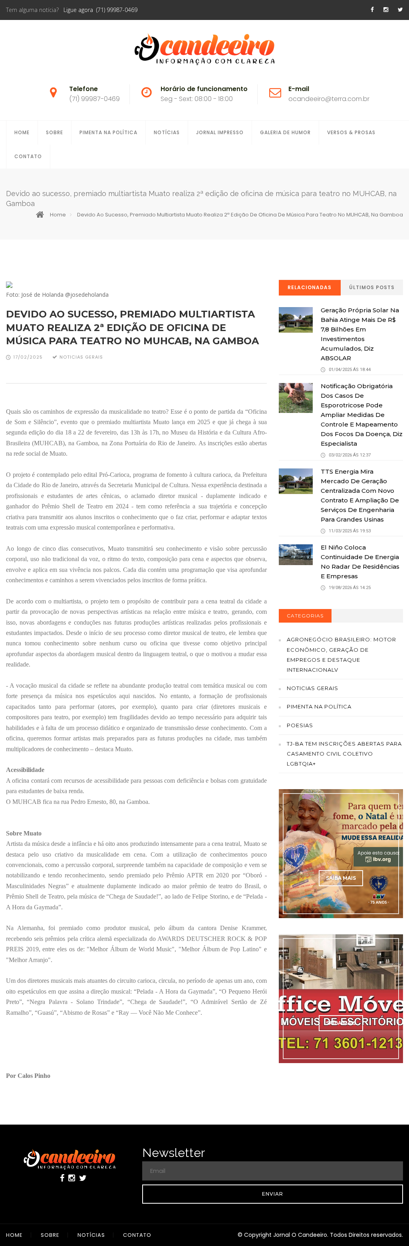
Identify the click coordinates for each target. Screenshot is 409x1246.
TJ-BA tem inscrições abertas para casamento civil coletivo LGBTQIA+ (344, 753)
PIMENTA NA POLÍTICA (108, 132)
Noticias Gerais (312, 688)
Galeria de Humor (285, 132)
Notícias (167, 132)
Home (22, 132)
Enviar (272, 1194)
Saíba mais (341, 878)
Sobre (54, 132)
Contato (28, 156)
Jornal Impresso (220, 132)
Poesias (300, 725)
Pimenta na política (319, 706)
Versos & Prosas (351, 132)
